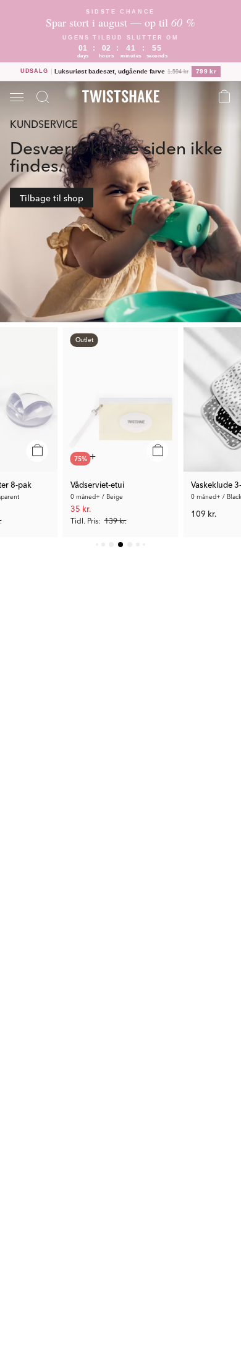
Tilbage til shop (51, 197)
